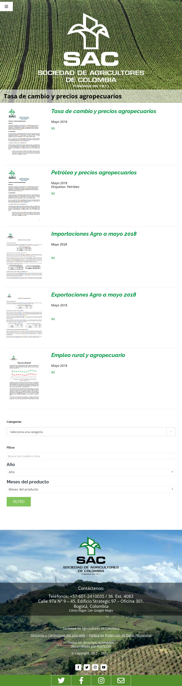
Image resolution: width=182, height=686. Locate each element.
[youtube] (104, 667)
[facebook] (78, 667)
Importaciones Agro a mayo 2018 (94, 233)
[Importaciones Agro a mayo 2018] (24, 233)
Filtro (18, 501)
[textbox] (91, 431)
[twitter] (87, 667)
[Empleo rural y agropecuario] (24, 354)
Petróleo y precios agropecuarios (94, 172)
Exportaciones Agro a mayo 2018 (93, 294)
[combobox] (91, 431)
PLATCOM (104, 646)
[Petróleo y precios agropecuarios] (24, 171)
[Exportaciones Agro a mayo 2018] (24, 293)
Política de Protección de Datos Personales (120, 635)
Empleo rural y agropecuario (88, 355)
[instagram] (95, 667)
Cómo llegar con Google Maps (91, 610)
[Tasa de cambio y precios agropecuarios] (24, 110)
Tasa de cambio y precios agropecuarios (103, 111)
